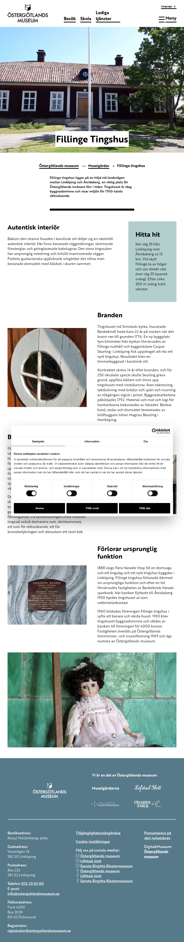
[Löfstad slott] (155, 788)
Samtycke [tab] (38, 441)
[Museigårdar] (113, 788)
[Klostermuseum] (113, 803)
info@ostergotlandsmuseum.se (33, 893)
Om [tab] (146, 441)
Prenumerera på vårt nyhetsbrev (157, 835)
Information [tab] (92, 441)
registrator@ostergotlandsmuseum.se (39, 930)
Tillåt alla (144, 508)
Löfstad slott (91, 860)
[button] (167, 18)
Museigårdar (98, 165)
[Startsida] (29, 13)
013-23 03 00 (32, 883)
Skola (85, 18)
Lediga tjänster (103, 18)
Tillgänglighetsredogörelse (98, 832)
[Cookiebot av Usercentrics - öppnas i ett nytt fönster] (154, 431)
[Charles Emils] (155, 803)
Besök (70, 18)
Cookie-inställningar (93, 841)
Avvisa (39, 508)
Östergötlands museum (59, 165)
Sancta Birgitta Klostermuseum (106, 865)
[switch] (72, 493)
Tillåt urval (92, 508)
